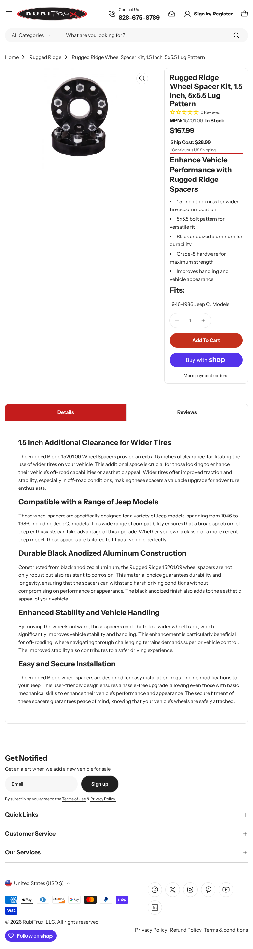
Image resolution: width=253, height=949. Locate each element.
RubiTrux (33, 922)
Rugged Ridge (45, 57)
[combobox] (126, 35)
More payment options (206, 375)
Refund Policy (186, 930)
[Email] (172, 14)
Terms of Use (74, 798)
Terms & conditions (226, 930)
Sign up (99, 784)
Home (12, 57)
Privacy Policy (151, 930)
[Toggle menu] (9, 14)
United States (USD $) (39, 883)
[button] (206, 112)
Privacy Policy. (103, 798)
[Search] (236, 35)
